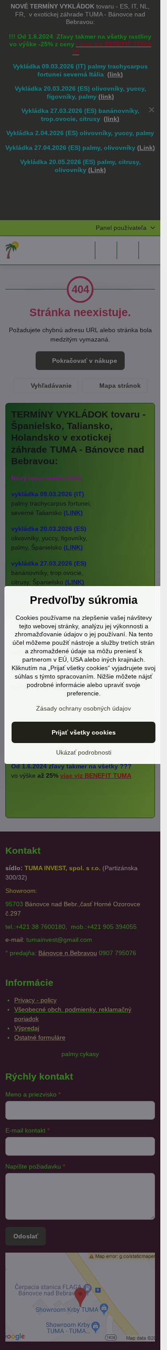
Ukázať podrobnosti (83, 752)
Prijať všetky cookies (84, 732)
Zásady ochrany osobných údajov (83, 708)
